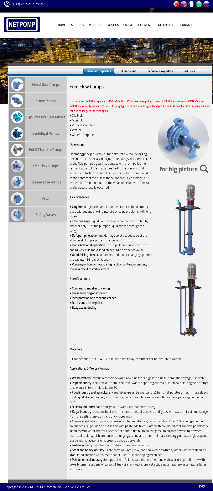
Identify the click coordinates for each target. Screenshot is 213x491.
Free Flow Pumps (46, 166)
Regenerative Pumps (45, 182)
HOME (62, 24)
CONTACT (186, 24)
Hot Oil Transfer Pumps (46, 149)
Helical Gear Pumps (46, 84)
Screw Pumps (46, 101)
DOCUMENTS (145, 24)
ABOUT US (77, 24)
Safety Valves (46, 214)
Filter (46, 198)
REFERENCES (166, 24)
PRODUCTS (96, 24)
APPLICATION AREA (120, 24)
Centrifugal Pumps (45, 133)
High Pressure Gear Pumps (45, 117)
